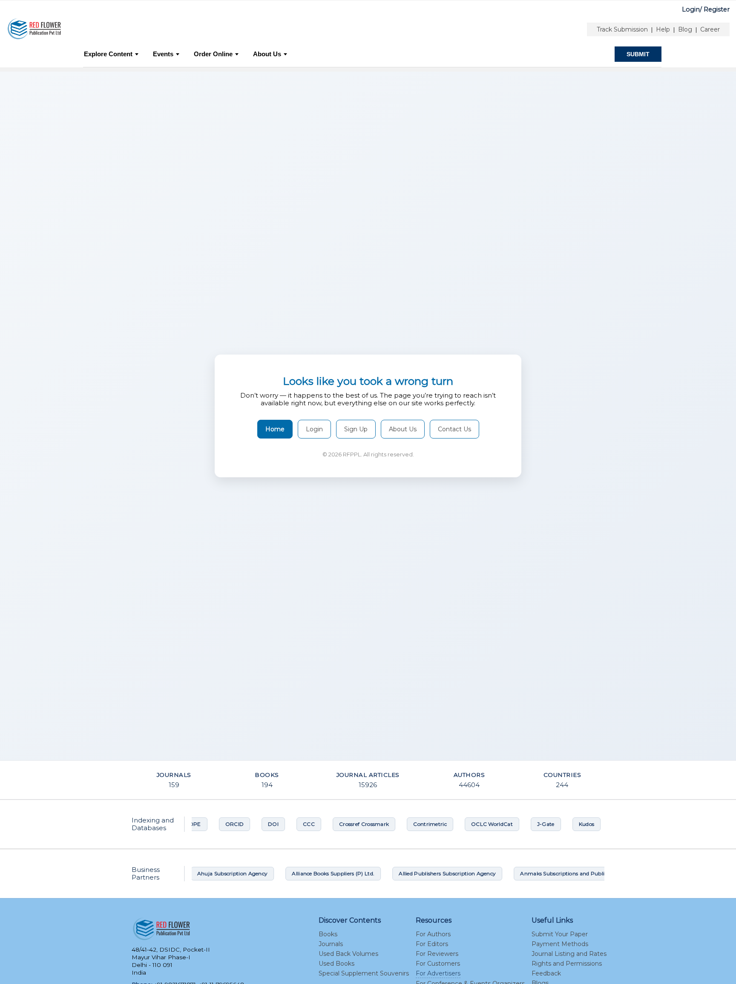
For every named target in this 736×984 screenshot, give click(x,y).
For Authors (433, 934)
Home (275, 429)
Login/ (692, 9)
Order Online (213, 54)
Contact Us (454, 429)
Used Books (336, 963)
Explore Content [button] (108, 54)
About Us (267, 54)
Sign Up (356, 429)
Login (314, 429)
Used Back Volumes (348, 954)
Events (163, 54)
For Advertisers (438, 973)
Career (710, 29)
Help (663, 29)
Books (328, 934)
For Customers (438, 963)
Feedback (546, 973)
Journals (331, 944)
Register (717, 9)
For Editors (432, 944)
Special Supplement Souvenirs (364, 973)
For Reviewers (437, 954)
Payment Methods (560, 944)
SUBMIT (638, 54)
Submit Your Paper (560, 934)
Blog (685, 29)
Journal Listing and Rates (569, 954)
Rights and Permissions (567, 963)
